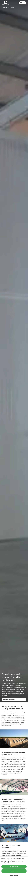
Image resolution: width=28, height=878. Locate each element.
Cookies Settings (14, 875)
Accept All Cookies (14, 866)
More (24, 2)
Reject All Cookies (14, 871)
